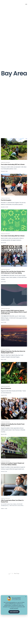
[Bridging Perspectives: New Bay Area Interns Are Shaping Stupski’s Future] (14, 336)
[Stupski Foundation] (6, 4)
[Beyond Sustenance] (14, 373)
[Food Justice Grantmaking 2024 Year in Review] (14, 220)
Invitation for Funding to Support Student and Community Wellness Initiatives (12, 464)
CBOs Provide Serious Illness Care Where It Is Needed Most (12, 501)
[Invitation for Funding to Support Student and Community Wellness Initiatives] (14, 448)
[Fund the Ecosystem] (14, 185)
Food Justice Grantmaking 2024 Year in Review (12, 235)
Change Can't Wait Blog (5, 162)
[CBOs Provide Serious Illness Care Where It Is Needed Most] (14, 485)
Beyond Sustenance (6, 388)
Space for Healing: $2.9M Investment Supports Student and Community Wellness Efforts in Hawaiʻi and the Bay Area (14, 312)
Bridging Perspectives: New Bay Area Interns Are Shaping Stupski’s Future (13, 352)
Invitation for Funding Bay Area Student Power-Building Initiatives (13, 425)
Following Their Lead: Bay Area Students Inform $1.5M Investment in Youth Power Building (13, 272)
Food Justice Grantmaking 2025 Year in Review (13, 164)
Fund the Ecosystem (6, 200)
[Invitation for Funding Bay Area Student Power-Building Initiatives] (14, 408)
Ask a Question (14, 611)
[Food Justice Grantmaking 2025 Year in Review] (14, 149)
